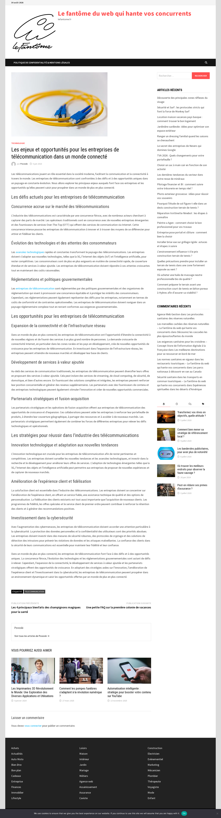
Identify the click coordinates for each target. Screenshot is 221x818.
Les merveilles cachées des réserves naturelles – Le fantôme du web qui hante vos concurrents (183, 328)
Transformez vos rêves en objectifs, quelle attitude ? (191, 414)
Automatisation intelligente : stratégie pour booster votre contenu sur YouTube (129, 692)
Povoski (24, 163)
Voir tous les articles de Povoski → (31, 635)
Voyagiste (153, 787)
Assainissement (88, 787)
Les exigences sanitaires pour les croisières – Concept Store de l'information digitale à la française (182, 345)
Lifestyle (16, 798)
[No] (217, 813)
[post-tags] (203, 404)
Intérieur (84, 759)
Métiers (83, 776)
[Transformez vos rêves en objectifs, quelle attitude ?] (166, 412)
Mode (151, 792)
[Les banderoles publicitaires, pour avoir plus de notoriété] (166, 449)
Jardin (82, 764)
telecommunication (34, 591)
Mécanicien (154, 770)
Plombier (153, 776)
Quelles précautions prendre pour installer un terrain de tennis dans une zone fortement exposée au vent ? (182, 265)
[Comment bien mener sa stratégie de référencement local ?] (166, 430)
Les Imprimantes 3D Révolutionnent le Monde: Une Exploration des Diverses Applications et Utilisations (32, 692)
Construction (155, 748)
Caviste (83, 798)
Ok (184, 813)
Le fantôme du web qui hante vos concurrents (124, 13)
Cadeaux (16, 776)
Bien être (16, 764)
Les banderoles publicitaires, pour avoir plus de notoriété (193, 450)
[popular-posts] (163, 404)
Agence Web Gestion (168, 314)
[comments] (189, 404)
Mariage (84, 770)
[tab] (163, 404)
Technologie (18, 143)
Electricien (153, 753)
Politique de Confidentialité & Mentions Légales (42, 62)
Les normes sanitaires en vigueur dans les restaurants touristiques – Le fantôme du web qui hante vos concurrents (183, 363)
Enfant (151, 798)
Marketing (153, 764)
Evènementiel (155, 759)
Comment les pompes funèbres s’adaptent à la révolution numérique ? (80, 692)
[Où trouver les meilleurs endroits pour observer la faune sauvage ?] (166, 466)
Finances (16, 787)
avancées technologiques (30, 252)
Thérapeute (154, 781)
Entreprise (17, 781)
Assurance (85, 792)
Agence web (86, 781)
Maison (83, 753)
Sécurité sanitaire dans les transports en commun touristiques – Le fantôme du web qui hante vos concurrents (181, 381)
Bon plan (16, 770)
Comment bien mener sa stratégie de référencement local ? (192, 433)
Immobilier (17, 792)
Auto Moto (17, 759)
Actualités (17, 753)
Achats (15, 748)
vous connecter (33, 725)
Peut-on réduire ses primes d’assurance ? (192, 487)
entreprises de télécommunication (35, 288)
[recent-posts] (176, 404)
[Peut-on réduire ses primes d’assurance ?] (166, 485)
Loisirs (83, 748)
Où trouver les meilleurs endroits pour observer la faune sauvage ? (191, 469)
